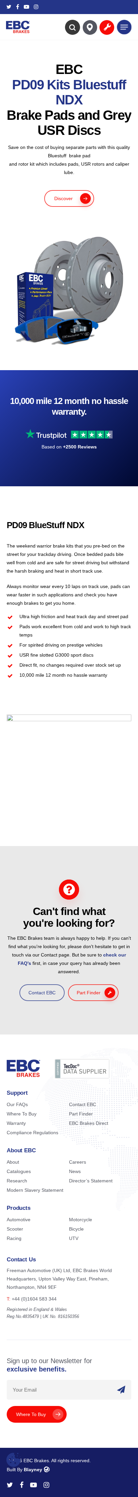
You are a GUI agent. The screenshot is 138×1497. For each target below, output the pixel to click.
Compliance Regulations (32, 1132)
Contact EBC (82, 1104)
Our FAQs (17, 1104)
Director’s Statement (91, 1180)
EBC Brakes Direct (88, 1123)
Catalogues (19, 1171)
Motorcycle (80, 1219)
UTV (73, 1238)
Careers (77, 1162)
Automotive (18, 1219)
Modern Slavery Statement (35, 1190)
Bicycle (76, 1229)
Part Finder (81, 1113)
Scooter (15, 1229)
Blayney (33, 1469)
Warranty (16, 1123)
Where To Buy (22, 1113)
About (13, 1162)
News (75, 1171)
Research (17, 1180)
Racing (14, 1238)
